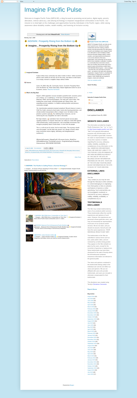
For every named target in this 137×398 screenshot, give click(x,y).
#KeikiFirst (27, 152)
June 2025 (90, 325)
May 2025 (90, 327)
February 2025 (92, 333)
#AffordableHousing (34, 150)
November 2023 (92, 364)
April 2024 (90, 353)
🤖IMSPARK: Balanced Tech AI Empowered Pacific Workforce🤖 (51, 225)
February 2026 (92, 309)
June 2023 (90, 374)
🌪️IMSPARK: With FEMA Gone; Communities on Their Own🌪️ (51, 215)
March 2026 (91, 306)
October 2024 (91, 341)
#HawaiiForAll (63, 150)
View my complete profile (94, 80)
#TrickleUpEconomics (58, 152)
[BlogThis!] (47, 148)
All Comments (94, 103)
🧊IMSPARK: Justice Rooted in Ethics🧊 (45, 235)
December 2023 (92, 362)
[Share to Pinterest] (52, 148)
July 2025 (90, 323)
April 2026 (90, 304)
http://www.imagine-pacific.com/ (100, 129)
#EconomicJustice (54, 150)
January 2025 (91, 335)
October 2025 (91, 317)
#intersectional (75, 150)
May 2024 (90, 351)
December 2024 (92, 337)
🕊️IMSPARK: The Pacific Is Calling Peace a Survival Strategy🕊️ (45, 165)
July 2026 (90, 298)
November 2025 (92, 315)
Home (49, 157)
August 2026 (91, 296)
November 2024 (92, 339)
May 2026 (90, 302)
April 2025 (90, 329)
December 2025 (92, 313)
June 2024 (90, 349)
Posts (91, 100)
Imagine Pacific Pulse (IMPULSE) (99, 41)
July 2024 (90, 347)
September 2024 (92, 343)
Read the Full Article (53, 89)
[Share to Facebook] (50, 148)
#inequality (69, 150)
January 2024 (91, 360)
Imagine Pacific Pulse (53, 9)
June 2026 (90, 300)
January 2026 (91, 311)
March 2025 (91, 331)
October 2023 (91, 366)
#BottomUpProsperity (44, 150)
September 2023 (92, 368)
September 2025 (92, 319)
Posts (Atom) (35, 160)
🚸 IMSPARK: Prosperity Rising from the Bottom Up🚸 (50, 41)
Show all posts (65, 34)
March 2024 (91, 356)
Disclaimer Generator (100, 284)
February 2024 (92, 358)
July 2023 (90, 372)
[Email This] (45, 148)
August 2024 (91, 345)
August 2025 (91, 321)
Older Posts (78, 157)
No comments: (38, 148)
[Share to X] (49, 148)
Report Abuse (92, 289)
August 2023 (91, 370)
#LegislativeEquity (35, 152)
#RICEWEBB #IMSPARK (46, 152)
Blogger (72, 385)
